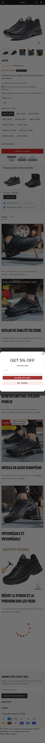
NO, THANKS (22, 383)
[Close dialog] (43, 353)
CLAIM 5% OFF (22, 378)
